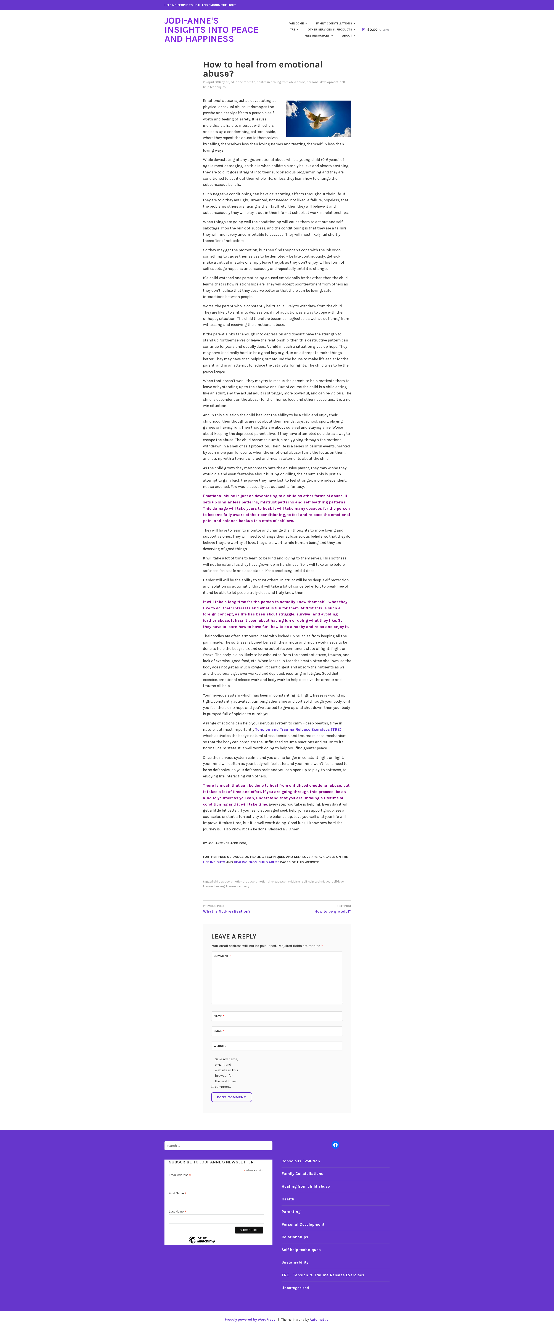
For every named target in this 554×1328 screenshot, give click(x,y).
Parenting (291, 1211)
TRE (292, 29)
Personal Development (322, 82)
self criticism (291, 881)
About (347, 35)
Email (219, 1031)
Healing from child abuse (288, 82)
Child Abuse (221, 881)
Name (219, 1016)
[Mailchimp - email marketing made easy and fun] (202, 1243)
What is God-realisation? (227, 909)
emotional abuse (242, 881)
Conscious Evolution (301, 1161)
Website (220, 1046)
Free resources (317, 35)
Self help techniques (301, 1249)
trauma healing (214, 886)
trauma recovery (237, 886)
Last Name (177, 1211)
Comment (222, 956)
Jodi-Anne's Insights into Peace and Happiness (211, 29)
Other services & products (330, 29)
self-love (338, 881)
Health (288, 1199)
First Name (178, 1193)
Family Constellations (334, 23)
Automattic (319, 1319)
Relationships (295, 1237)
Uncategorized (295, 1287)
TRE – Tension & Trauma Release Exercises (323, 1275)
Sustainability (295, 1262)
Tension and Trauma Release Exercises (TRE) (298, 729)
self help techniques (316, 881)
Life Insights (214, 862)
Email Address (180, 1175)
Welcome (296, 23)
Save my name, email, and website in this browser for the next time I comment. (226, 1073)
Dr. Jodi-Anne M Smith (240, 82)
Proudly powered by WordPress (250, 1319)
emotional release (268, 881)
